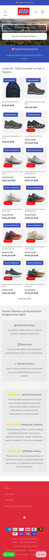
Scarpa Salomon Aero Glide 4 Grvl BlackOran (35, 210)
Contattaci (9, 494)
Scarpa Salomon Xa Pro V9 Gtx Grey (12, 173)
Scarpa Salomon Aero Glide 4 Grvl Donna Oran (12, 248)
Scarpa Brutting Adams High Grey (35, 103)
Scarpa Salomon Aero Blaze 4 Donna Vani (12, 210)
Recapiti (34, 554)
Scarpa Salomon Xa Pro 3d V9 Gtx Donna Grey (35, 173)
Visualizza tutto (24, 298)
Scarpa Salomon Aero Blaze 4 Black (12, 285)
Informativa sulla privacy (28, 542)
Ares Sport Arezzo (23, 539)
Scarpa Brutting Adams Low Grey (12, 137)
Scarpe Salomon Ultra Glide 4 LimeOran (35, 285)
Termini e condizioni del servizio (25, 546)
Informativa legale (21, 554)
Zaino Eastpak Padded (10, 102)
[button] (5, 12)
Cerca (7, 488)
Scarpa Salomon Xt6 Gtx (33, 136)
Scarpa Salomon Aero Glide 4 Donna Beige (35, 248)
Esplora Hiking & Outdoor (24, 36)
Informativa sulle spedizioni (16, 550)
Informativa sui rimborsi (37, 550)
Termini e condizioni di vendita (19, 506)
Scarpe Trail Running (24, 27)
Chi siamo (9, 500)
